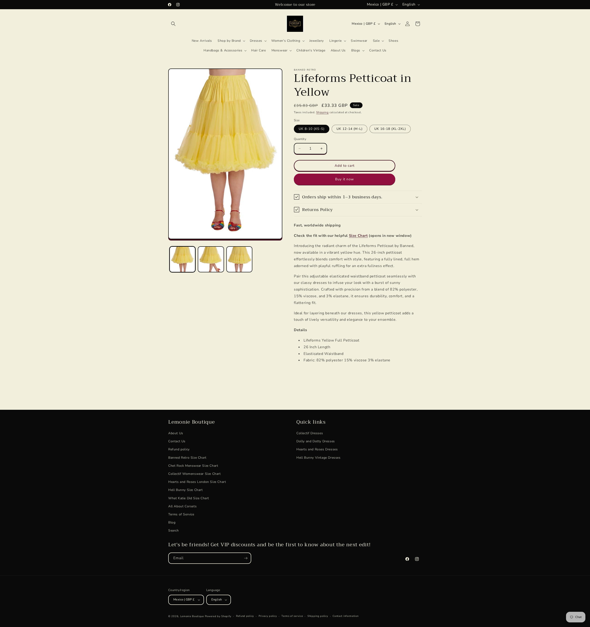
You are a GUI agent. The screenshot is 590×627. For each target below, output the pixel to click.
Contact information (345, 616)
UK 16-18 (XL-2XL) (390, 129)
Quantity (300, 139)
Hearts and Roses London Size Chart (197, 482)
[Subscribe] (246, 558)
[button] (173, 24)
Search (173, 531)
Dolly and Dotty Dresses (315, 441)
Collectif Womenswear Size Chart (194, 474)
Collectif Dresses (309, 433)
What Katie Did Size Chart (188, 498)
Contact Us (177, 441)
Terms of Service (181, 514)
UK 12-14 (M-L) (349, 129)
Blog (171, 522)
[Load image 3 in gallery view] (239, 259)
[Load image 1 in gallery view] (182, 259)
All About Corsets (182, 506)
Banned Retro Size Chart (187, 457)
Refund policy (179, 449)
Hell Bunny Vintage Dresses (318, 457)
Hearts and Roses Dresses (317, 449)
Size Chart (358, 235)
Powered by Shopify (218, 616)
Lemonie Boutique (192, 616)
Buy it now (344, 179)
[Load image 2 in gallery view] (211, 259)
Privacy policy (268, 616)
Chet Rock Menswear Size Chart (193, 466)
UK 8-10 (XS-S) (311, 129)
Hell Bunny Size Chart (185, 490)
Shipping (322, 112)
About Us (175, 433)
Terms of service (292, 616)
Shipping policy (317, 616)
